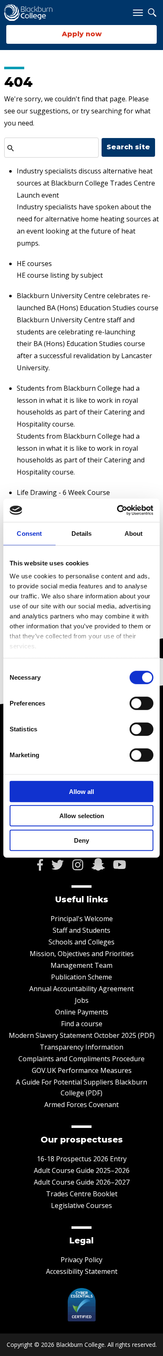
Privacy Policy (81, 1259)
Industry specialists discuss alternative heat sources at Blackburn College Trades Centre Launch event (86, 183)
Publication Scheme (81, 977)
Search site (128, 147)
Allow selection (81, 815)
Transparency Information (81, 1047)
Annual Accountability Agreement (81, 988)
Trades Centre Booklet (81, 1193)
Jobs (82, 1000)
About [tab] (134, 533)
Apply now (82, 34)
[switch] (141, 703)
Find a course (81, 1023)
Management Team (81, 965)
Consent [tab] (29, 533)
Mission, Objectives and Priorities (82, 953)
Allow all (81, 791)
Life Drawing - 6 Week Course (63, 492)
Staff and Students (81, 930)
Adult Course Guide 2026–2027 (82, 1182)
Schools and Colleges (81, 942)
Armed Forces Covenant (81, 1104)
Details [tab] (81, 533)
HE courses (34, 263)
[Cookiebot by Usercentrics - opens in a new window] (117, 510)
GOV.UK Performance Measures (82, 1070)
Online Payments (81, 1012)
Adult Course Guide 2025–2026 (82, 1170)
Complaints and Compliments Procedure (81, 1058)
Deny (81, 840)
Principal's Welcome (82, 918)
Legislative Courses (81, 1205)
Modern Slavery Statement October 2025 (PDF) (82, 1035)
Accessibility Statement (81, 1271)
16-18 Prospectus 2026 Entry (82, 1158)
